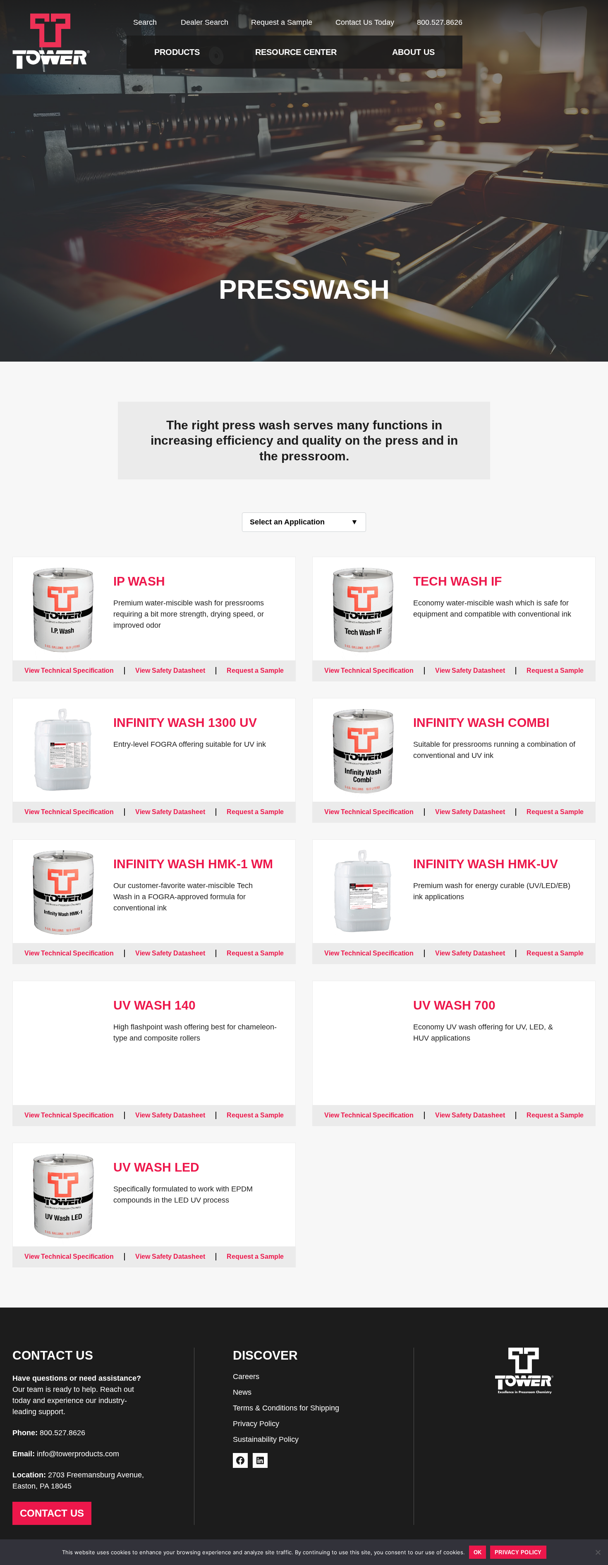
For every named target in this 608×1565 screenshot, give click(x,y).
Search (145, 22)
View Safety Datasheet (170, 670)
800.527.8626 (439, 22)
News (242, 1392)
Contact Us (52, 1513)
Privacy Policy (256, 1423)
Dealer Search (204, 22)
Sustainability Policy (266, 1439)
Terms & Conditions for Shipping (286, 1408)
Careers (246, 1376)
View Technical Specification (69, 670)
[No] (598, 1552)
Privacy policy (518, 1552)
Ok (478, 1552)
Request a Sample (281, 22)
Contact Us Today (364, 22)
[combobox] (304, 522)
